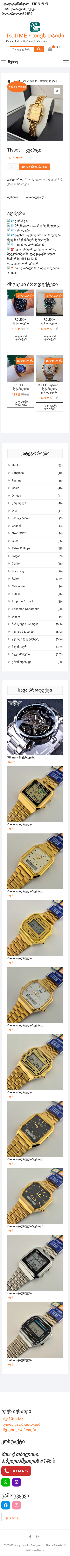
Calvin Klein (19, 586)
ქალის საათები (18, 184)
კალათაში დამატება (34, 166)
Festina (16, 480)
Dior (14, 511)
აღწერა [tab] (12, 197)
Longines (18, 473)
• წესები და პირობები (18, 1430)
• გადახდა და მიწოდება (20, 1424)
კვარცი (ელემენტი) (48, 179)
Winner (16, 616)
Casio (15, 488)
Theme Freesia (54, 1545)
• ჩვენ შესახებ (12, 1419)
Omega (16, 495)
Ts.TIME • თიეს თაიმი (35, 35)
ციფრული (19, 503)
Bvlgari (16, 556)
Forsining (18, 571)
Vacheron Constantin (25, 609)
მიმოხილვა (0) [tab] (35, 197)
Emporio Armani (22, 601)
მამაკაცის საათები (25, 624)
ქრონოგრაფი (22, 662)
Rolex (15, 578)
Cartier (16, 563)
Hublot (16, 465)
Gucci (15, 541)
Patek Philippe (21, 548)
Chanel (16, 526)
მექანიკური (20, 647)
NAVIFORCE (19, 533)
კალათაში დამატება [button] (21, 338)
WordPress (38, 1550)
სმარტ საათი (21, 518)
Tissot (29, 179)
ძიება (39, 49)
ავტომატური (21, 654)
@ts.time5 (13, 1518)
